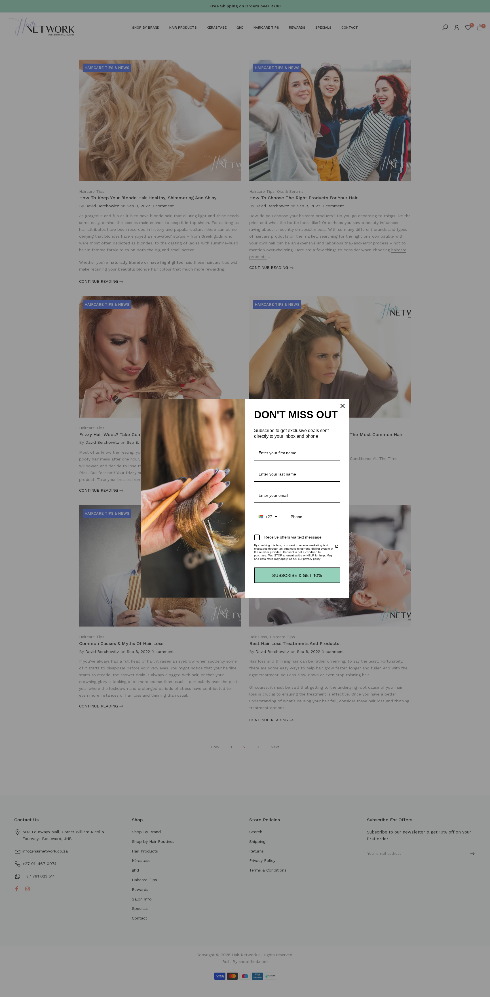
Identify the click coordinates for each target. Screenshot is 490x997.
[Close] (342, 406)
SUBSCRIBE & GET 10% (297, 575)
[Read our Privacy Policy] (336, 546)
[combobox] (268, 517)
